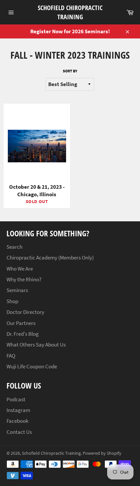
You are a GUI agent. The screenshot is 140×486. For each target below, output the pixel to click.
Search (14, 246)
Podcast (16, 399)
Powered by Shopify (102, 453)
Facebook (17, 420)
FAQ (11, 355)
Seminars (17, 290)
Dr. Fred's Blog (23, 333)
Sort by (70, 70)
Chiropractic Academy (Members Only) (50, 257)
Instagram (18, 410)
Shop (12, 301)
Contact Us (19, 431)
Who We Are (20, 268)
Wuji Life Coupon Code (32, 366)
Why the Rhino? (24, 279)
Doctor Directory (25, 312)
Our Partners (21, 323)
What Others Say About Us (36, 344)
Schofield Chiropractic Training (70, 12)
